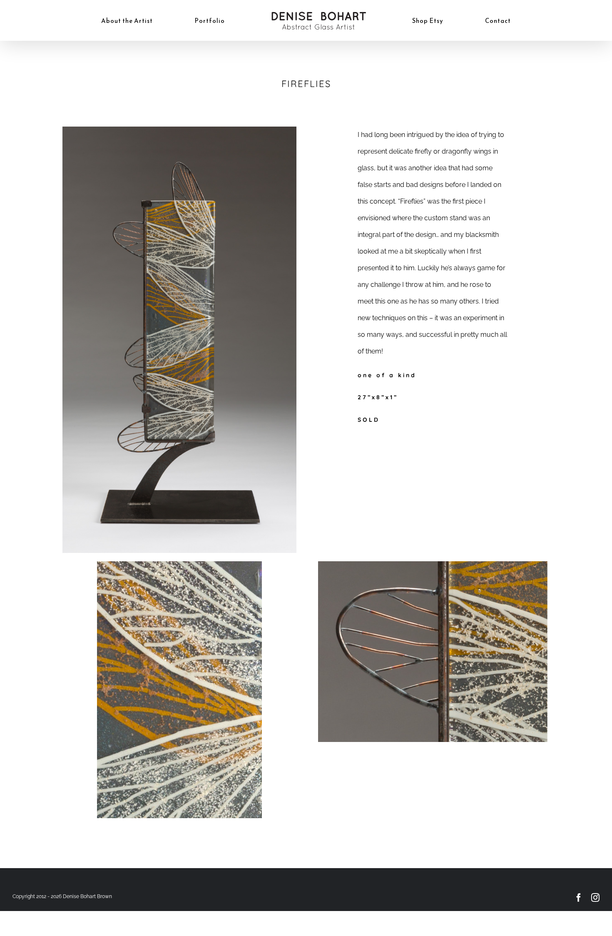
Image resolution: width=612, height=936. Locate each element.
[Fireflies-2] (179, 564)
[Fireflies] (179, 130)
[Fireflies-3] (432, 564)
